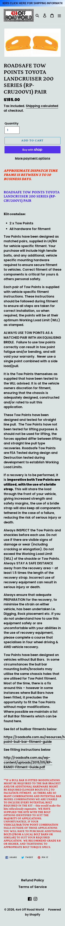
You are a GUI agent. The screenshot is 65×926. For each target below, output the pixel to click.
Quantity (11, 123)
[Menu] (59, 15)
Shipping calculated (42, 106)
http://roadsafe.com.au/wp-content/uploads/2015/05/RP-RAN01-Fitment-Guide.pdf (28, 762)
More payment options (32, 158)
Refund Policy (32, 880)
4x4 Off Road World (30, 910)
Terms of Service (32, 887)
